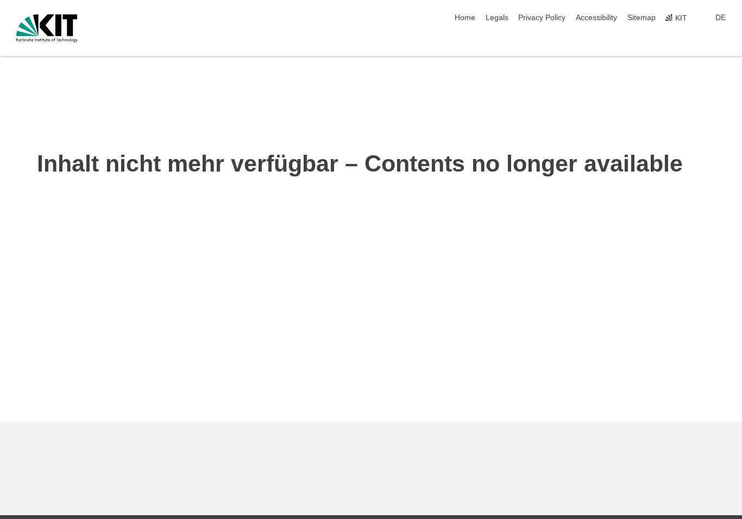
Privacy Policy (541, 18)
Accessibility (596, 18)
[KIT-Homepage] (47, 28)
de (720, 18)
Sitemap (641, 18)
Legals (497, 18)
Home (465, 18)
